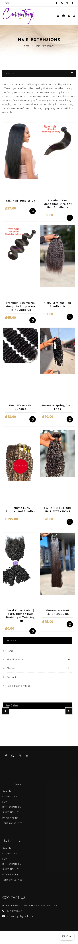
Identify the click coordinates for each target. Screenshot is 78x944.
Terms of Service (12, 823)
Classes (11, 668)
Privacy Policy (10, 817)
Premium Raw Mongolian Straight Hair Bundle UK (58, 204)
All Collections (15, 659)
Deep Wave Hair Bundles (20, 407)
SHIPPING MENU (11, 812)
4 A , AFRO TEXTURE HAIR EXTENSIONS (58, 509)
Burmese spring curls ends (57, 407)
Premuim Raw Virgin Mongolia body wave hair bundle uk (20, 306)
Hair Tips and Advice (19, 685)
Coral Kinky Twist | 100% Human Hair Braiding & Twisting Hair (20, 615)
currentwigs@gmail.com (20, 916)
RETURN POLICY (11, 807)
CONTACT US (10, 796)
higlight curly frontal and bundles (20, 509)
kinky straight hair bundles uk (57, 304)
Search (6, 791)
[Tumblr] (72, 3)
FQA (4, 801)
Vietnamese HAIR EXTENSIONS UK (58, 612)
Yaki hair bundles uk (20, 200)
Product (11, 677)
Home (26, 46)
